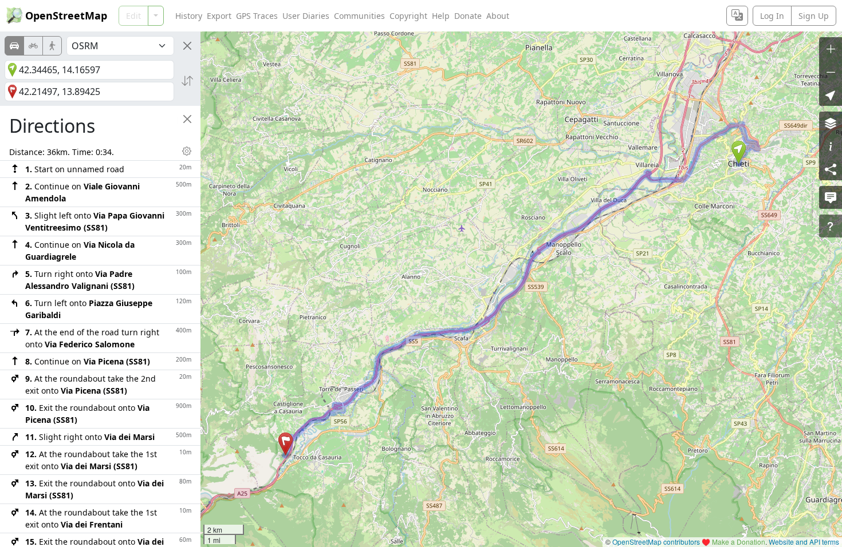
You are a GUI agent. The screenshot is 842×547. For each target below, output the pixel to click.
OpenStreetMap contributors (656, 541)
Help (441, 15)
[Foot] (52, 46)
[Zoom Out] (830, 71)
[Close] (187, 45)
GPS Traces (257, 15)
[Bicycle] (33, 46)
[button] (738, 152)
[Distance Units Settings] (187, 151)
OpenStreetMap (66, 15)
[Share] (830, 168)
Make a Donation (738, 541)
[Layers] (830, 123)
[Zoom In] (830, 48)
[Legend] (830, 145)
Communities (359, 15)
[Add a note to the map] (830, 197)
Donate (468, 15)
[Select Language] (737, 16)
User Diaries (305, 15)
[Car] (14, 46)
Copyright (408, 15)
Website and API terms (804, 541)
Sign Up (813, 15)
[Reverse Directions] (187, 80)
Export (219, 15)
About (497, 15)
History (188, 15)
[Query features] (830, 226)
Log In (772, 15)
